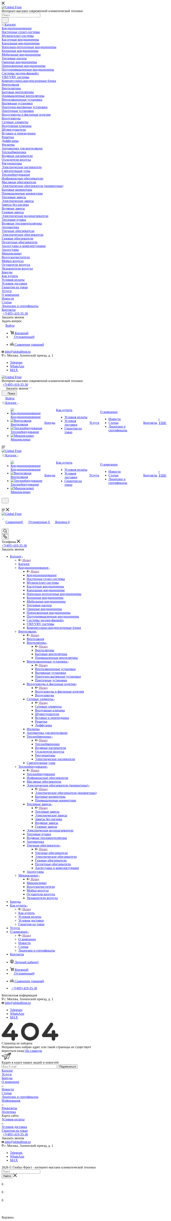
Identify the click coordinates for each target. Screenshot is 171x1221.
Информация (11, 1100)
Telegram (16, 362)
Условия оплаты (13, 1119)
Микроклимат (37, 883)
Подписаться (67, 1066)
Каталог (24, 564)
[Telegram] (30, 386)
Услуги (7, 1074)
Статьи (7, 1093)
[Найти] (5, 20)
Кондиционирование (42, 575)
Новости (8, 1089)
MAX (14, 370)
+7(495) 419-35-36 (15, 313)
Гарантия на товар (15, 1130)
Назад (27, 560)
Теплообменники (47, 744)
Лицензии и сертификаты (20, 1097)
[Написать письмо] (28, 386)
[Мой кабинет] (3, 506)
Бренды (7, 1078)
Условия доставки (14, 1127)
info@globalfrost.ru (18, 351)
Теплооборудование (41, 774)
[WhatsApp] (29, 386)
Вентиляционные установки (55, 669)
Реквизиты (9, 1108)
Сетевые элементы (48, 706)
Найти (7, 1176)
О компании (27, 939)
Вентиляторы (44, 650)
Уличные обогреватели (51, 853)
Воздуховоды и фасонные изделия (59, 691)
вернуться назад (13, 1051)
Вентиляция (35, 639)
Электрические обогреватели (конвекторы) (66, 793)
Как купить (26, 913)
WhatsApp (17, 366)
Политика (9, 1112)
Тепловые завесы (47, 811)
